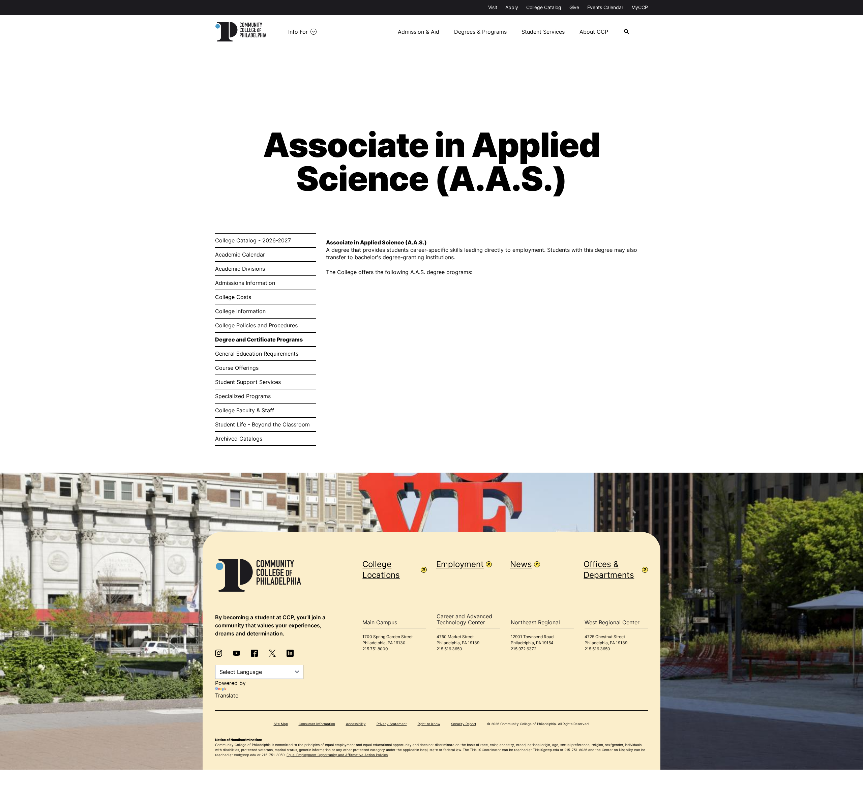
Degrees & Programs (480, 31)
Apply (511, 7)
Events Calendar (605, 7)
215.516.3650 (449, 648)
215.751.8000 (375, 648)
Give (574, 7)
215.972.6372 (523, 648)
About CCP (593, 31)
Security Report (463, 724)
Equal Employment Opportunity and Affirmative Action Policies (337, 755)
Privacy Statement (392, 724)
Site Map (281, 724)
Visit (492, 7)
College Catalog (543, 7)
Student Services (543, 31)
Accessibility (356, 724)
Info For (298, 31)
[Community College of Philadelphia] (241, 31)
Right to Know (429, 724)
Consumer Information (317, 724)
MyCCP (639, 7)
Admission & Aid (418, 31)
